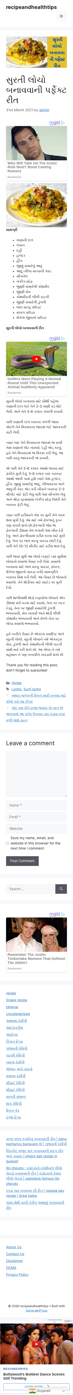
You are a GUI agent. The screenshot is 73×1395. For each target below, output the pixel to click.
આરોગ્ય (12, 1035)
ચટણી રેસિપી (15, 1055)
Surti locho (32, 689)
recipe (16, 683)
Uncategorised (18, 1014)
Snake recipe (16, 1000)
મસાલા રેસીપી (16, 1076)
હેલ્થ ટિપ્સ (13, 1117)
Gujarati (43, 1391)
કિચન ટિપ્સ (14, 1041)
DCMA (11, 1268)
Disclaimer (14, 1261)
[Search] (61, 889)
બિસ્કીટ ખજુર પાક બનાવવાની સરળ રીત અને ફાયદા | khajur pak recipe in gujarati (34, 1156)
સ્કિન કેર (12, 1110)
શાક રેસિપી (14, 1104)
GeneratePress (36, 1310)
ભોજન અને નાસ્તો (19, 1069)
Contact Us (15, 1254)
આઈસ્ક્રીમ (14, 1028)
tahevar (12, 1007)
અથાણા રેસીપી (16, 1021)
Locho (16, 689)
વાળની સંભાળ (16, 1097)
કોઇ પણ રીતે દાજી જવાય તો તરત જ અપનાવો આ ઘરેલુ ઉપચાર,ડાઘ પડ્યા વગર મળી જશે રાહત (35, 714)
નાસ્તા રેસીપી (15, 1062)
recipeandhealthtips (31, 7)
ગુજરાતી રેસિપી (16, 1048)
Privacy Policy (17, 1275)
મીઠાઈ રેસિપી (15, 1083)
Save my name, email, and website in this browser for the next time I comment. (35, 843)
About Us (13, 1247)
